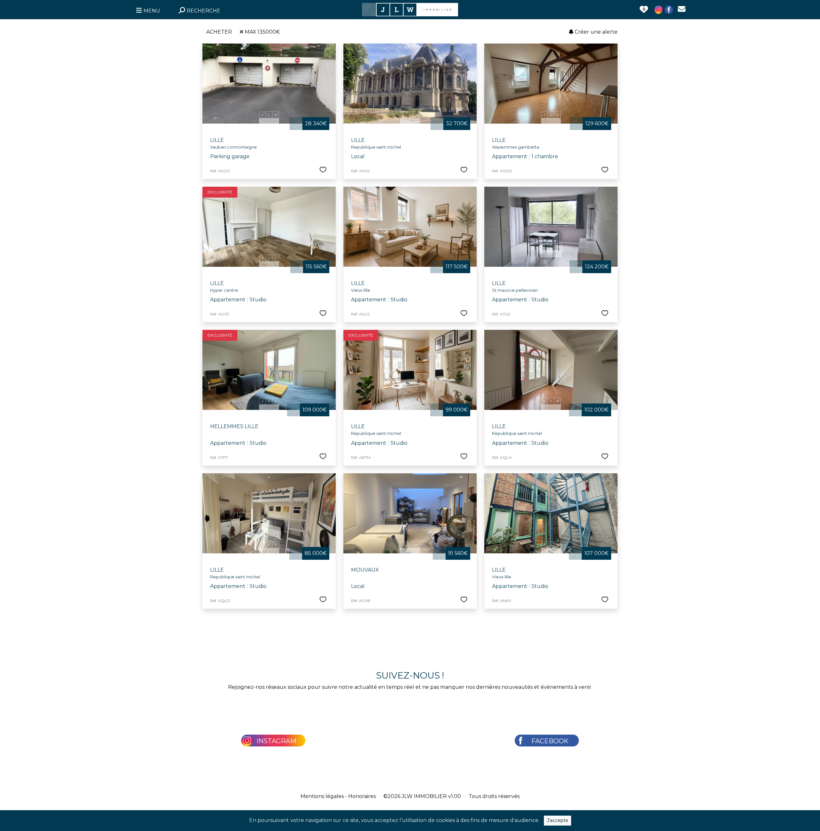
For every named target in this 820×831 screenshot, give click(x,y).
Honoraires (362, 796)
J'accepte (557, 820)
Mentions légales (322, 796)
